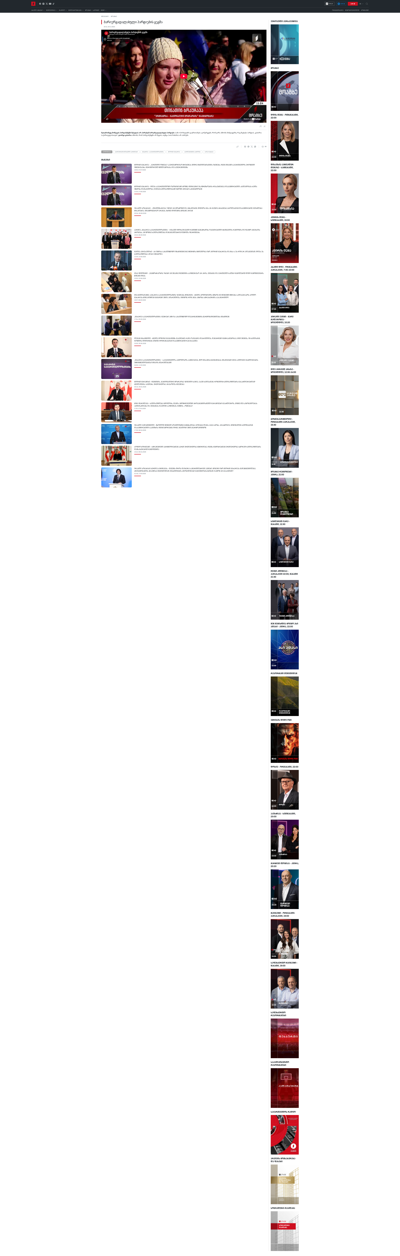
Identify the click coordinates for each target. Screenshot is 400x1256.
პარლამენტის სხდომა (192, 152)
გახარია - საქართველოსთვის (153, 152)
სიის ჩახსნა (209, 152)
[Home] (33, 4)
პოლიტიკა (107, 152)
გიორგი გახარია (174, 152)
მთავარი (105, 16)
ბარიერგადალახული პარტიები (126, 152)
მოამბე (114, 16)
